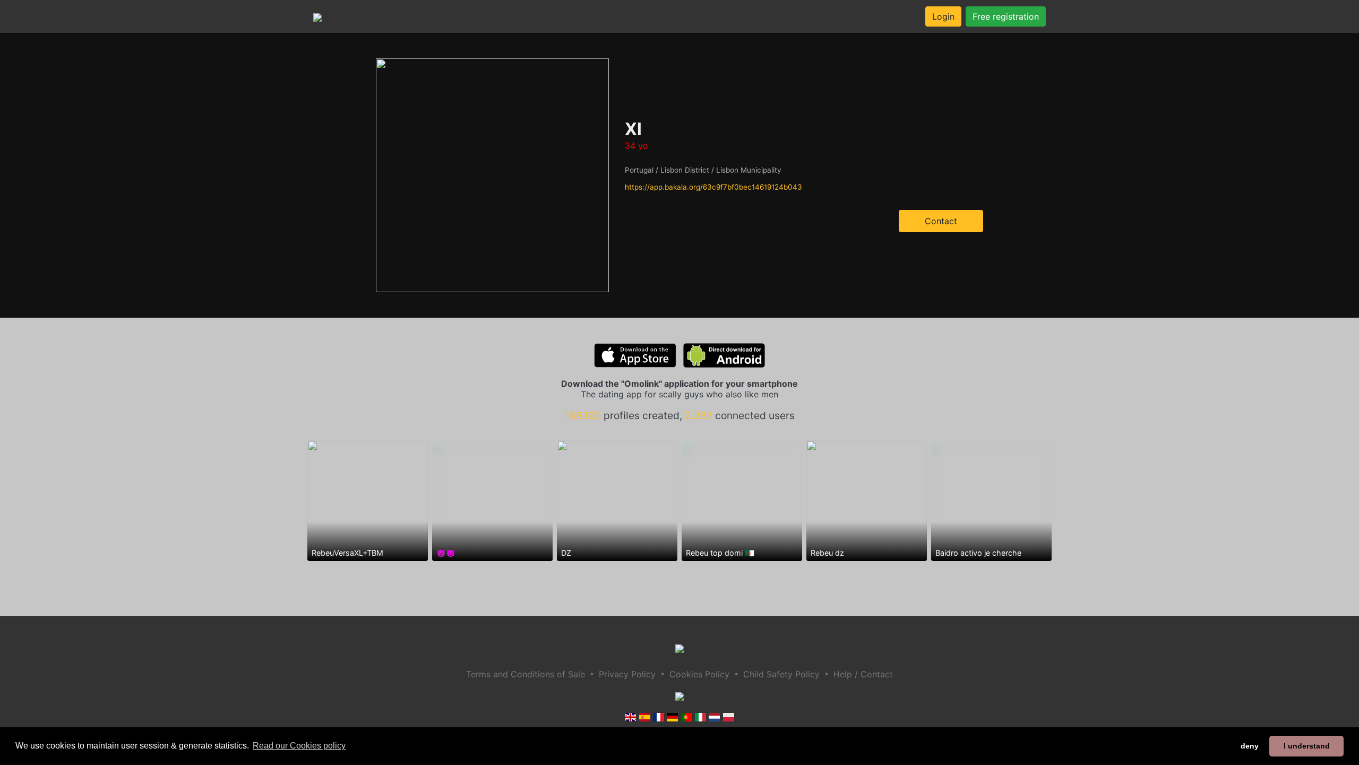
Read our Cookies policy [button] (299, 745)
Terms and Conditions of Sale (525, 674)
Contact (941, 221)
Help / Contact (863, 674)
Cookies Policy (699, 674)
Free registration (1006, 16)
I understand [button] (1307, 746)
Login (943, 16)
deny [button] (1250, 746)
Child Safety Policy (781, 674)
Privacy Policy (627, 674)
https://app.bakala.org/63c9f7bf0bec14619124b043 (713, 187)
